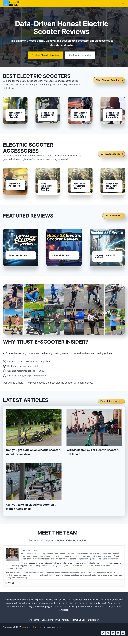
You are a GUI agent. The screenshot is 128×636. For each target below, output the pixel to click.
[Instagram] (108, 633)
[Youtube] (9, 582)
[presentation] (34, 427)
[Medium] (13, 582)
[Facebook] (103, 633)
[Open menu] (122, 3)
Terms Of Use (79, 620)
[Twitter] (6, 582)
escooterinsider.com (32, 627)
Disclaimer (93, 620)
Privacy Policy (62, 620)
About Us (34, 620)
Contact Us (47, 620)
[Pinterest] (113, 633)
